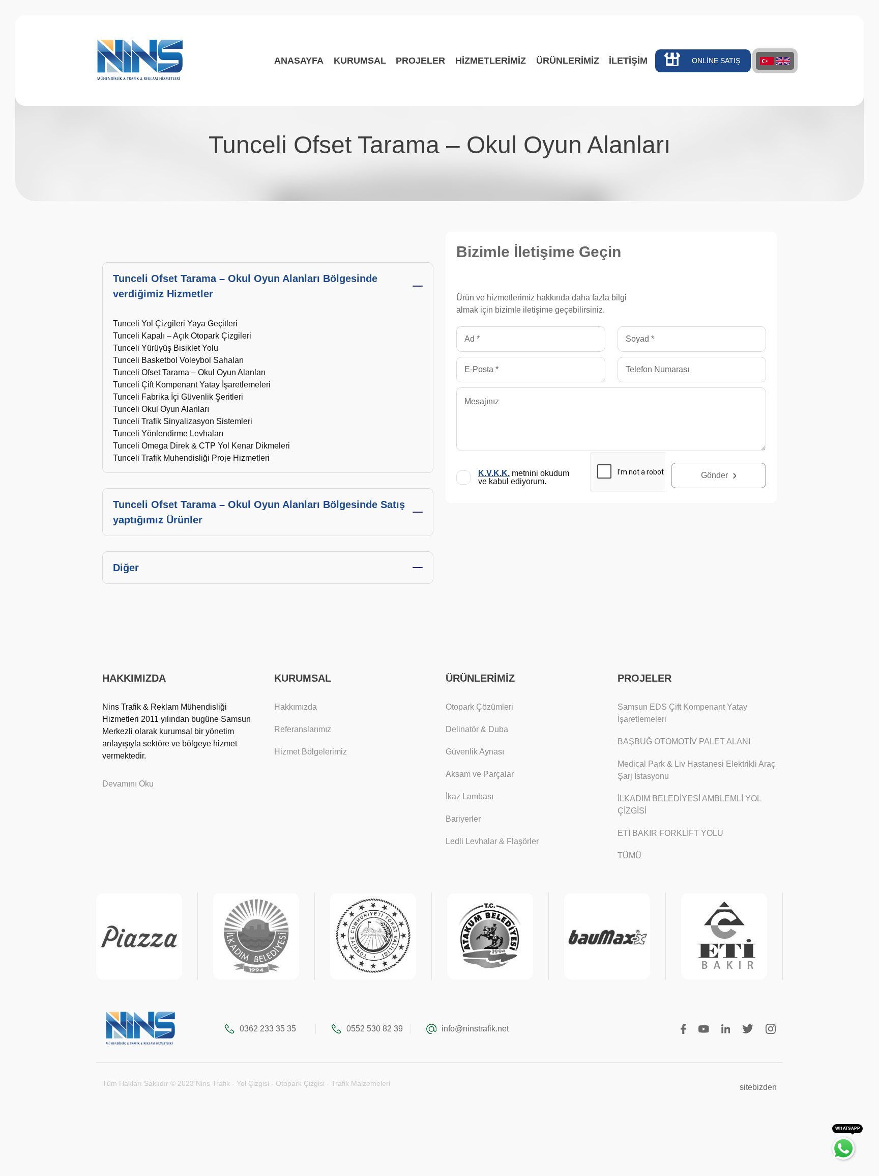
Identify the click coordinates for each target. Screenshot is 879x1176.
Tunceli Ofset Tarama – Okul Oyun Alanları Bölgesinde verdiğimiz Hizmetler (245, 286)
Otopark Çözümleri (479, 707)
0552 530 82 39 (374, 1028)
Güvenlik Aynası (475, 751)
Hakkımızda (295, 707)
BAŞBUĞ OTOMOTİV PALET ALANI (684, 741)
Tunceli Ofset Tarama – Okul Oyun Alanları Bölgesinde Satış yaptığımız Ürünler (259, 512)
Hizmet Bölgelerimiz (310, 751)
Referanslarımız (302, 729)
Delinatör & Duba (477, 729)
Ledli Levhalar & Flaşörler (492, 841)
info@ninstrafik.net (475, 1028)
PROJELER (420, 60)
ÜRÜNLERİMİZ (567, 60)
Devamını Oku (128, 783)
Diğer (126, 567)
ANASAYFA (299, 60)
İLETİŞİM (628, 60)
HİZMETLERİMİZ (490, 60)
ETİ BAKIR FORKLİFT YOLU (670, 833)
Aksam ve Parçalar (480, 774)
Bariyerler (463, 819)
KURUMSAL (360, 60)
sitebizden (758, 1087)
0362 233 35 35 (268, 1028)
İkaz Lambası (469, 796)
